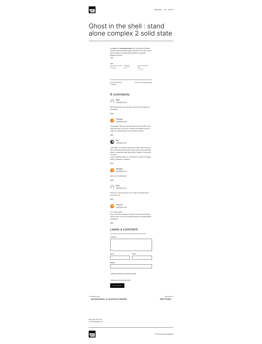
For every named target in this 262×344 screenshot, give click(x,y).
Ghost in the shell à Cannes (116, 65)
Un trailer (113, 48)
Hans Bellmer (127, 65)
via (112, 57)
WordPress (170, 334)
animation (145, 82)
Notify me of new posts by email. (120, 280)
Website (112, 262)
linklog (150, 82)
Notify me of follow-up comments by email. (123, 273)
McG (118, 100)
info (165, 9)
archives (170, 9)
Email (134, 254)
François (114, 84)
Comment (113, 237)
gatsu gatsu (158, 9)
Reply (111, 113)
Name (112, 254)
